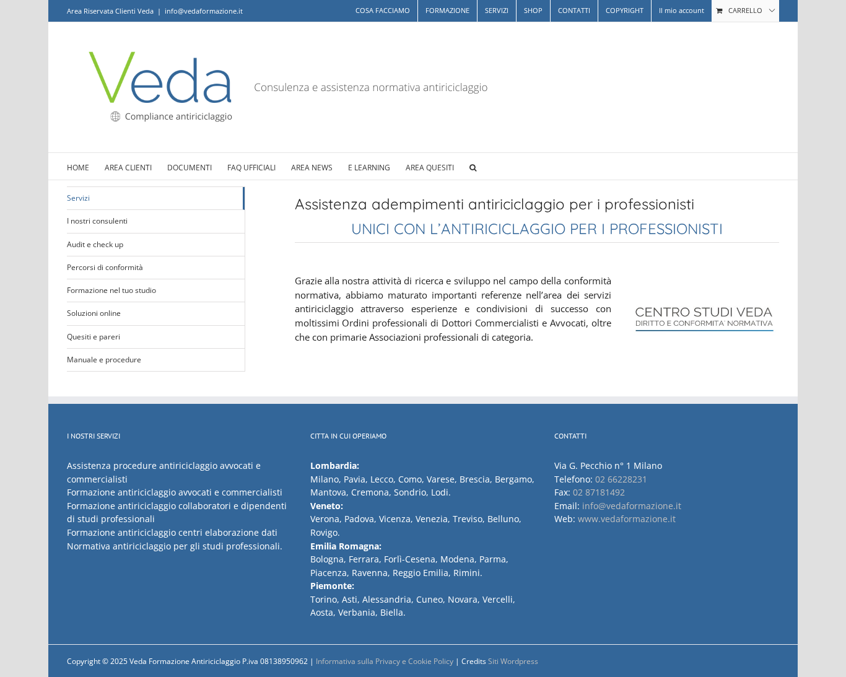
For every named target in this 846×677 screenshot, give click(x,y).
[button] (472, 166)
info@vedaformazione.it (204, 10)
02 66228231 (621, 479)
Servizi (78, 198)
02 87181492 (599, 492)
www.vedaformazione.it (627, 519)
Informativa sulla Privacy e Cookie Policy (384, 661)
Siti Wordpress (513, 661)
